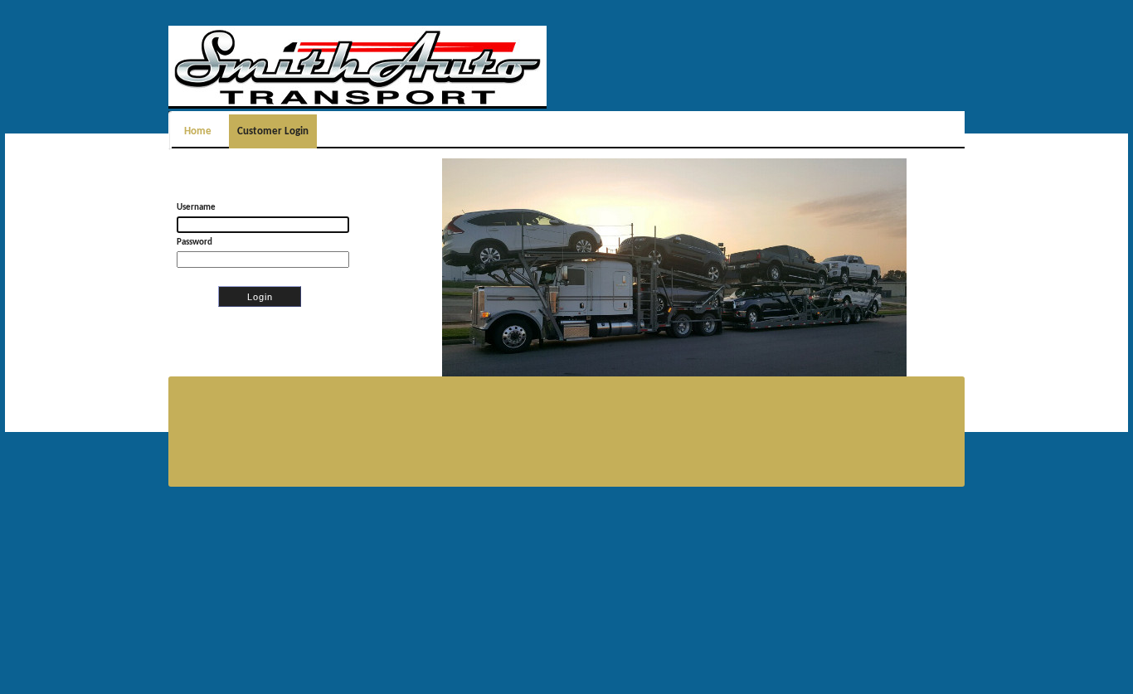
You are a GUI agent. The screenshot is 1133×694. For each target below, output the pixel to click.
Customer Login (273, 131)
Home (200, 131)
